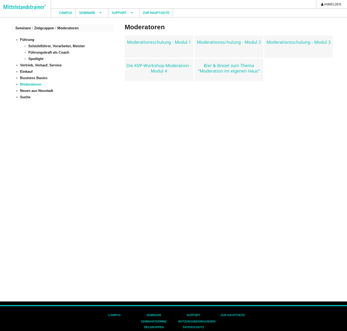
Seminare (23, 28)
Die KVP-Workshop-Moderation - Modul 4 (159, 68)
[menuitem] (331, 4)
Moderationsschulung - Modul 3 (298, 42)
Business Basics (33, 78)
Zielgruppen (44, 28)
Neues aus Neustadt (36, 91)
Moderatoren (68, 28)
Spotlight (35, 59)
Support (193, 315)
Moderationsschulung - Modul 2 (229, 42)
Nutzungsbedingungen (197, 321)
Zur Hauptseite (232, 315)
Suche (25, 97)
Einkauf (26, 71)
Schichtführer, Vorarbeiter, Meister (56, 46)
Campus (114, 315)
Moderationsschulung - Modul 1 (159, 42)
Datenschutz (193, 327)
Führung (27, 40)
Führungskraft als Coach (48, 52)
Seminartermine (154, 321)
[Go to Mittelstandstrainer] (23, 6)
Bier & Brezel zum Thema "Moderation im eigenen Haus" (229, 68)
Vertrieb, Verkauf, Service (41, 65)
